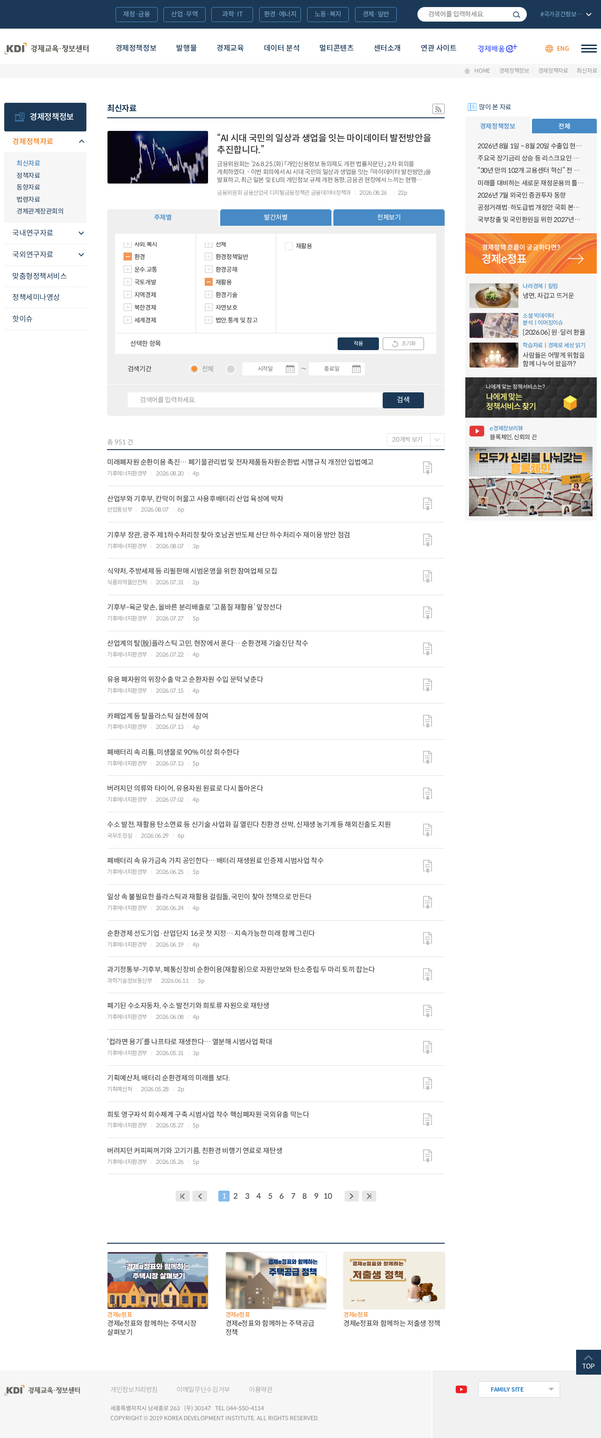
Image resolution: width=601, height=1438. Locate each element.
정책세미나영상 (36, 297)
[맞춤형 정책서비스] (531, 397)
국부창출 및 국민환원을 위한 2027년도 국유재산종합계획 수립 (531, 219)
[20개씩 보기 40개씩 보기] (416, 439)
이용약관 (261, 1389)
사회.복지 (145, 244)
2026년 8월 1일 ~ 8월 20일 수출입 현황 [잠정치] (531, 146)
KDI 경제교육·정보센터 (46, 48)
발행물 (186, 48)
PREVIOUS (200, 1196)
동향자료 (28, 187)
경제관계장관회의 (39, 211)
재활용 (224, 282)
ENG (563, 49)
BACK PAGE (183, 1196)
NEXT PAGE (369, 1196)
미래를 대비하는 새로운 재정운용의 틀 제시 (531, 183)
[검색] (472, 14)
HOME (482, 71)
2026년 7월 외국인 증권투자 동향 (522, 195)
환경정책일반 (232, 257)
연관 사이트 (439, 48)
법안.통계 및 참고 (237, 320)
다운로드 (427, 468)
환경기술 (227, 295)
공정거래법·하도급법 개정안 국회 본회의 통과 (531, 207)
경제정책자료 (553, 71)
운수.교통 (145, 270)
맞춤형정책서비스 (39, 276)
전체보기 (389, 217)
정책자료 (28, 175)
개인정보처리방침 (134, 1389)
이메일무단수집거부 (203, 1389)
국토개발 (145, 282)
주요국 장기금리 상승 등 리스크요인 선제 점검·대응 (531, 158)
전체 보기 (565, 15)
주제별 (163, 217)
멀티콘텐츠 (336, 48)
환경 (139, 257)
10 (327, 1196)
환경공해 (227, 270)
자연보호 (227, 308)
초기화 (408, 343)
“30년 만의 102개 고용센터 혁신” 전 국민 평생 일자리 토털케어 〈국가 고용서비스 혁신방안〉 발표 (531, 170)
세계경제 (145, 320)
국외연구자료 (33, 254)
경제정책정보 (136, 48)
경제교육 (230, 48)
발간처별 (276, 217)
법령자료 (28, 199)
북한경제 (145, 308)
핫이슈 (22, 318)
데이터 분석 (282, 48)
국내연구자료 (33, 233)
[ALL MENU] (589, 49)
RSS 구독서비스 (438, 109)
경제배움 (497, 48)
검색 (516, 14)
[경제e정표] (531, 253)
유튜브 (461, 1389)
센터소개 (387, 48)
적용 (358, 343)
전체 (221, 244)
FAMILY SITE (507, 1389)
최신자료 (587, 71)
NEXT (352, 1196)
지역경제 (145, 295)
